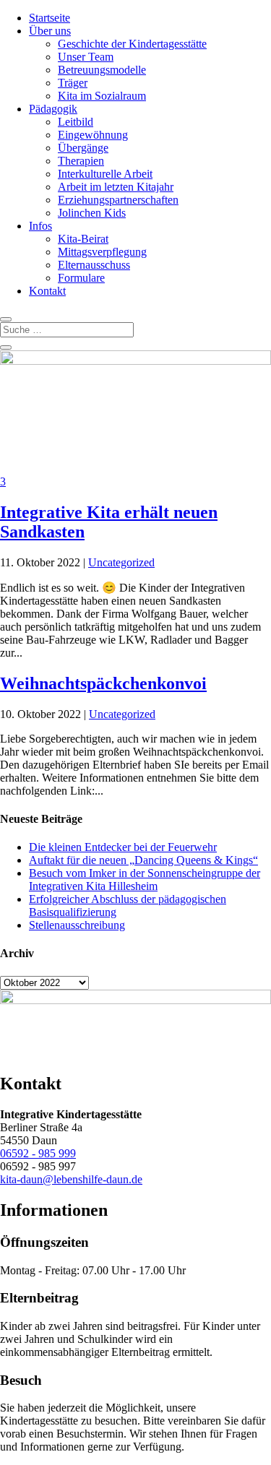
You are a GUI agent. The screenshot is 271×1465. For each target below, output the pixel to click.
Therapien (81, 161)
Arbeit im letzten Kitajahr (115, 187)
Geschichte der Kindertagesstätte (132, 44)
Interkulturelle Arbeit (105, 174)
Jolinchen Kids (92, 213)
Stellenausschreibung (77, 925)
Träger (72, 83)
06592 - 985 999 (38, 1153)
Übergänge (83, 148)
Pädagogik (53, 109)
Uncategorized (121, 562)
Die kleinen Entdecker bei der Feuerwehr (123, 847)
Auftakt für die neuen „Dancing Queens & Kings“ (143, 860)
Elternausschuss (94, 265)
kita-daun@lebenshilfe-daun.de (71, 1179)
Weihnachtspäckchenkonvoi (103, 683)
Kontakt (47, 291)
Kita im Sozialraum (102, 96)
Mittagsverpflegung (102, 252)
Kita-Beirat (83, 239)
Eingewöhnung (93, 135)
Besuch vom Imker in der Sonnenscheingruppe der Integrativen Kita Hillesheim (144, 879)
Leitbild (75, 122)
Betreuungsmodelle (102, 70)
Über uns (50, 31)
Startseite (49, 18)
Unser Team (85, 57)
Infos (40, 226)
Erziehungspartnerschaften (118, 200)
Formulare (81, 278)
